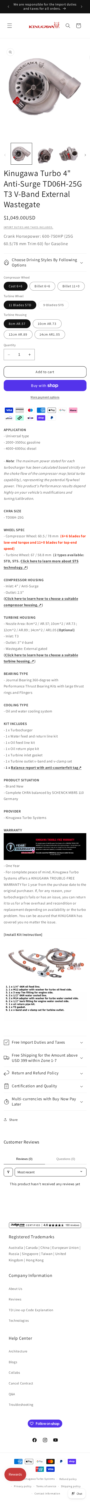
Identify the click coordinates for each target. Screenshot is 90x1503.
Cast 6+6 (16, 286)
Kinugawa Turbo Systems (39, 1479)
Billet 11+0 (71, 286)
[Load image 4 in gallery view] (68, 153)
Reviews (15, 1299)
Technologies (19, 1320)
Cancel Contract (21, 1383)
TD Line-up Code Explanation (31, 1310)
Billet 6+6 (42, 286)
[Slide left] (5, 155)
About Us (15, 1288)
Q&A (12, 1394)
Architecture (18, 1351)
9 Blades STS (56, 305)
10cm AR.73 (47, 323)
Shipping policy (71, 1486)
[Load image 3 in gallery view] (44, 153)
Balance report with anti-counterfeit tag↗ (46, 767)
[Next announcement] (82, 6)
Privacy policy (23, 1486)
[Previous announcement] (8, 6)
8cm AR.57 (17, 323)
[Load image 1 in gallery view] (21, 153)
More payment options (45, 397)
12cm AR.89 (18, 334)
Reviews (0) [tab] (24, 1159)
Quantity (10, 345)
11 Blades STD (20, 305)
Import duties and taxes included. (28, 227)
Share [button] (13, 1119)
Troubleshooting (21, 1404)
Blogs (13, 1362)
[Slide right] (85, 155)
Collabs (14, 1372)
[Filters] (8, 1172)
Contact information (47, 1493)
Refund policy (68, 1479)
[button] (9, 25)
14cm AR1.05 (50, 334)
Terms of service (46, 1486)
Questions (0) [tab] (65, 1159)
